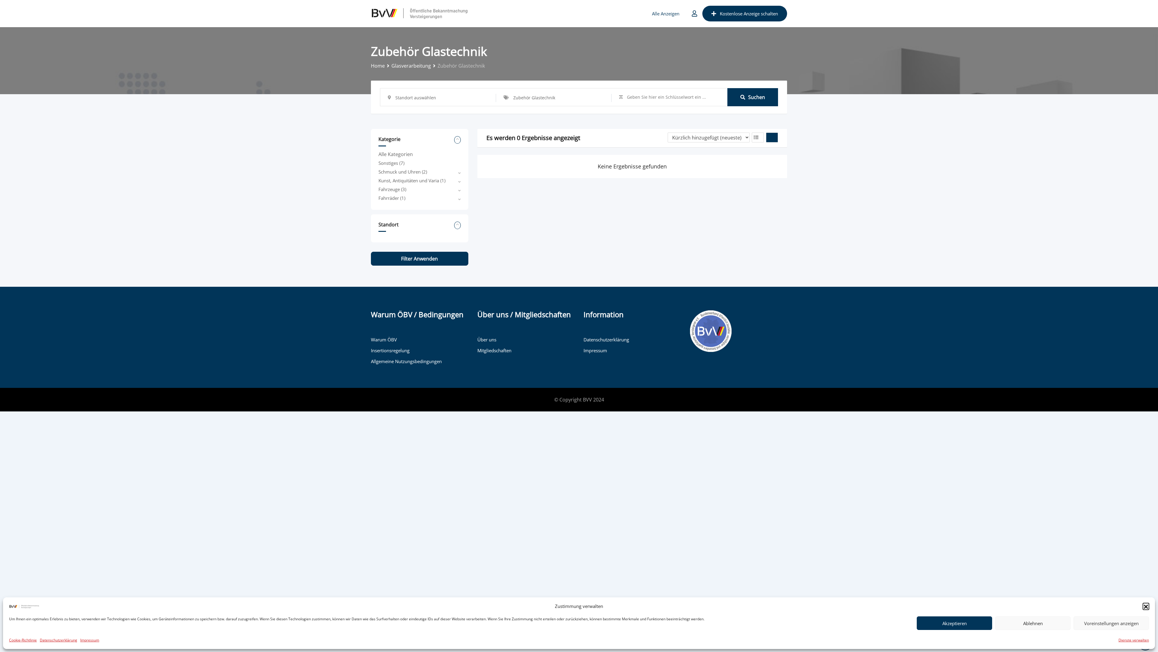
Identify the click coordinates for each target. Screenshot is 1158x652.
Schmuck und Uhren (402, 172)
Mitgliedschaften (494, 350)
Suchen (756, 97)
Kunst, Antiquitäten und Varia (411, 180)
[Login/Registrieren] (694, 14)
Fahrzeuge (392, 189)
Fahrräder (391, 198)
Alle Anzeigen (665, 14)
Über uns (486, 340)
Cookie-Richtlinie (23, 640)
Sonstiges (391, 163)
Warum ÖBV (384, 340)
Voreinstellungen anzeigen (1111, 623)
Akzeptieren (954, 623)
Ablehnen (1033, 623)
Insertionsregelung (390, 350)
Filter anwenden (419, 258)
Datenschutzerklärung (58, 640)
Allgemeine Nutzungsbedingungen (406, 361)
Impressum (89, 640)
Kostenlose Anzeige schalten (749, 14)
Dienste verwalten (1133, 640)
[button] (1146, 606)
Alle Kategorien (395, 154)
